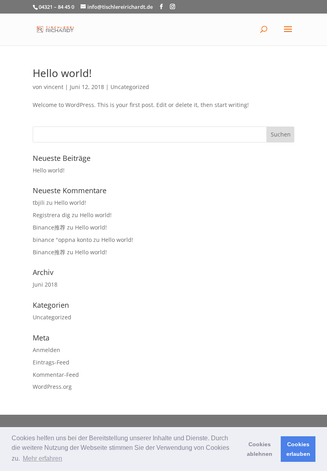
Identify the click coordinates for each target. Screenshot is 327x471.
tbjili (39, 202)
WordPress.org (52, 386)
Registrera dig (51, 215)
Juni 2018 (45, 284)
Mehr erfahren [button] (42, 458)
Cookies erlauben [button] (298, 449)
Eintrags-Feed (51, 362)
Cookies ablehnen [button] (259, 449)
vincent (53, 87)
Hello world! (62, 73)
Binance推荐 (49, 227)
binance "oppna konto (62, 239)
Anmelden (46, 350)
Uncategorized (129, 87)
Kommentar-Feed (56, 374)
